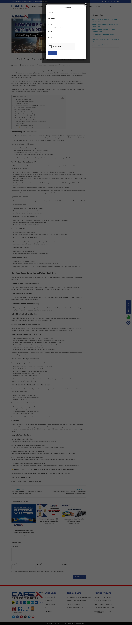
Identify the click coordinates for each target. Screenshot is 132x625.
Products (50, 37)
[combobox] (51, 28)
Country (50, 31)
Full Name (50, 12)
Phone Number (52, 25)
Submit (52, 53)
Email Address (51, 18)
